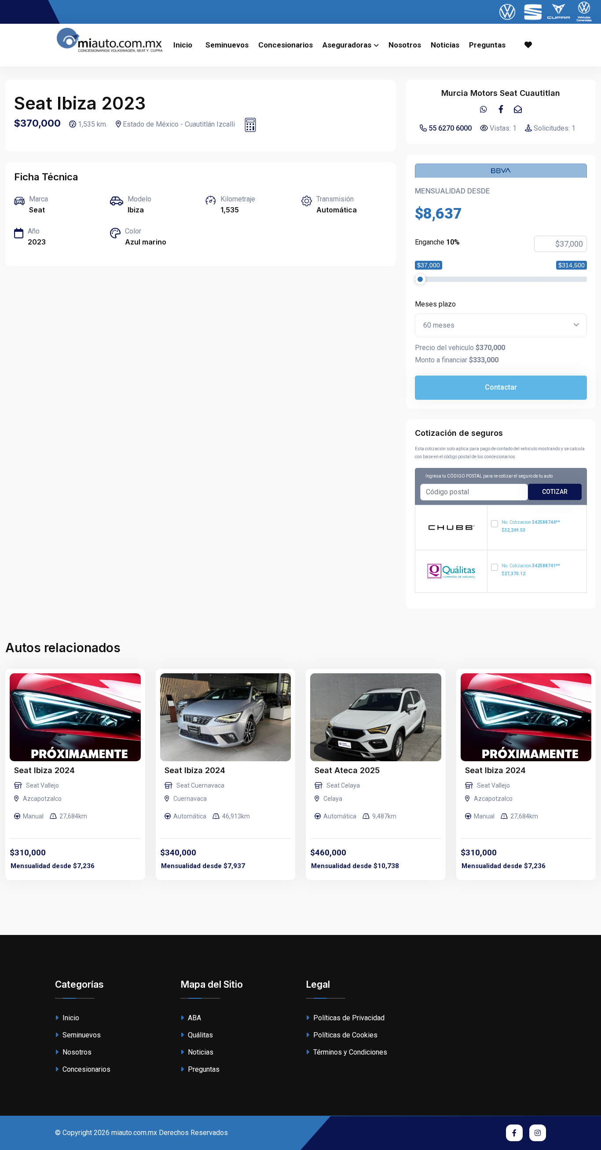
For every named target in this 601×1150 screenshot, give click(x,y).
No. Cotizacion (531, 526)
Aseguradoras (346, 44)
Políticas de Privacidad (348, 1018)
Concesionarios (285, 44)
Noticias (445, 44)
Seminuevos (227, 44)
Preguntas (487, 44)
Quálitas (199, 1035)
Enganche (437, 242)
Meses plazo (435, 304)
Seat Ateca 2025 (347, 770)
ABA (193, 1018)
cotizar (555, 491)
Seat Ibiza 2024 (44, 770)
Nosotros (404, 44)
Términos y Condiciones (349, 1052)
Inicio (182, 44)
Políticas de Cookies (344, 1035)
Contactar (501, 387)
